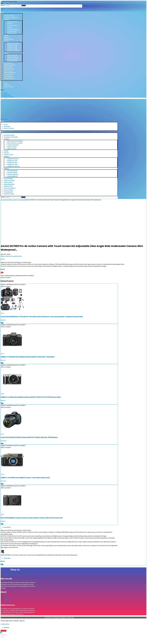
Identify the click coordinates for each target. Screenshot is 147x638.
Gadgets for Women (13, 51)
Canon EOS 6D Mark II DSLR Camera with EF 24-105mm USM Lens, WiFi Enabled (29, 437)
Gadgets (6, 41)
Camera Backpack (13, 29)
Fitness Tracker (8, 39)
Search (3, 5)
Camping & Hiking (9, 16)
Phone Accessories (9, 72)
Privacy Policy (8, 601)
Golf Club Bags (8, 63)
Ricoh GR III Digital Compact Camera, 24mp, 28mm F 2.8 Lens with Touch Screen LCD (32, 518)
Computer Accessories (11, 17)
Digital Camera (11, 33)
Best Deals (7, 85)
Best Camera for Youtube (15, 143)
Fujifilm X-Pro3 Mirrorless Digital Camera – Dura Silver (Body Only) (25, 478)
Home (5, 83)
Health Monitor (8, 67)
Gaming (6, 53)
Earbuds (6, 37)
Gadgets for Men (12, 47)
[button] (12, 12)
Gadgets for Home (12, 43)
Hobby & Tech (8, 70)
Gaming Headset (12, 57)
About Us (6, 598)
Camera (6, 19)
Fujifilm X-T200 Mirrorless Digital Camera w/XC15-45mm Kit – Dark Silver (28, 357)
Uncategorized (8, 76)
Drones (6, 35)
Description (7, 527)
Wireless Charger (9, 78)
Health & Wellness (9, 65)
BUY (2, 272)
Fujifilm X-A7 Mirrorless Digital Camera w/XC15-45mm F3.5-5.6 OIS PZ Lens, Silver (31, 397)
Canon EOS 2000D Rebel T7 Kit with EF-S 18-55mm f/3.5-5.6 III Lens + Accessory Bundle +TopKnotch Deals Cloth (42, 317)
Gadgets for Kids (12, 45)
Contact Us (7, 600)
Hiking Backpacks (9, 69)
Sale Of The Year (9, 87)
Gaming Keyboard (12, 59)
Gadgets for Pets (12, 49)
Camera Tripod (11, 31)
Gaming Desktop (12, 55)
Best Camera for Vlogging (15, 141)
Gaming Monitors (12, 61)
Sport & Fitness (8, 74)
